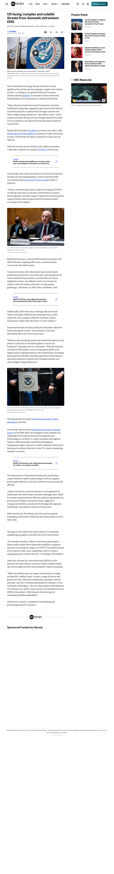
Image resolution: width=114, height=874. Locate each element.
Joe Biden (32, 130)
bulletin (26, 95)
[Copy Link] (62, 32)
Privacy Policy (24, 730)
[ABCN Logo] (17, 3)
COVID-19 (42, 149)
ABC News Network (13, 730)
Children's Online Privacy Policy (57, 730)
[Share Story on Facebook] (45, 32)
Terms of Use (102, 730)
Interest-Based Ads (73, 730)
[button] (6, 4)
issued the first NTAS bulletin (20, 133)
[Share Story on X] (51, 32)
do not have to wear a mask (36, 179)
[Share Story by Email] (56, 32)
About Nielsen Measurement (89, 730)
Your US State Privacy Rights (38, 730)
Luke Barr (12, 31)
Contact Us (63, 733)
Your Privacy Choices (52, 733)
